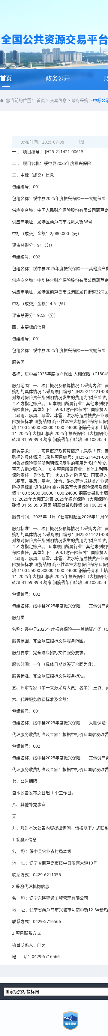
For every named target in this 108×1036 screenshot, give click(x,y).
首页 (6, 78)
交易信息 (58, 100)
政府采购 (79, 100)
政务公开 (58, 78)
